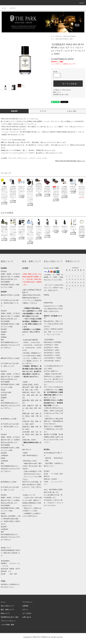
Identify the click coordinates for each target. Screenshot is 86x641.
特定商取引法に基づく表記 (60, 94)
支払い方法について (7, 606)
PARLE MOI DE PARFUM (69, 36)
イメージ (43, 111)
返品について (57, 92)
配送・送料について (7, 609)
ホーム (4, 8)
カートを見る (26, 613)
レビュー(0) (71, 111)
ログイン (25, 609)
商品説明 (14, 111)
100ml (71, 38)
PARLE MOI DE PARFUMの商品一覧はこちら (70, 161)
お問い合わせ (26, 617)
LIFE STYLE (59, 36)
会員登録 (25, 606)
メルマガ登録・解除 (7, 624)
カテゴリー (13, 8)
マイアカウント (27, 602)
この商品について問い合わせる (62, 90)
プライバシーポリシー (8, 621)
